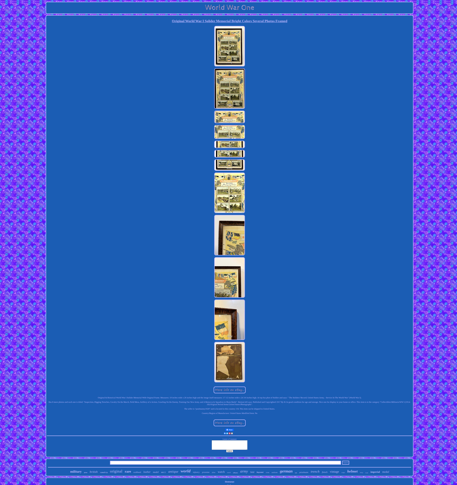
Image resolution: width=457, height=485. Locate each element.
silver (213, 472)
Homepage (229, 481)
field (252, 472)
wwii (163, 472)
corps (343, 472)
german (286, 471)
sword (229, 472)
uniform (275, 472)
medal (385, 471)
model (156, 472)
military (76, 471)
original (116, 471)
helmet (352, 471)
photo (85, 472)
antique (173, 471)
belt (296, 472)
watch (221, 471)
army (244, 471)
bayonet (260, 472)
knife (366, 472)
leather (147, 471)
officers (235, 472)
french (325, 472)
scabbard (137, 472)
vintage (334, 471)
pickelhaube (303, 472)
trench (315, 471)
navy (361, 472)
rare (128, 471)
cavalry (104, 472)
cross (267, 472)
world (186, 471)
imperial (375, 471)
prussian (205, 472)
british (94, 471)
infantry (196, 472)
